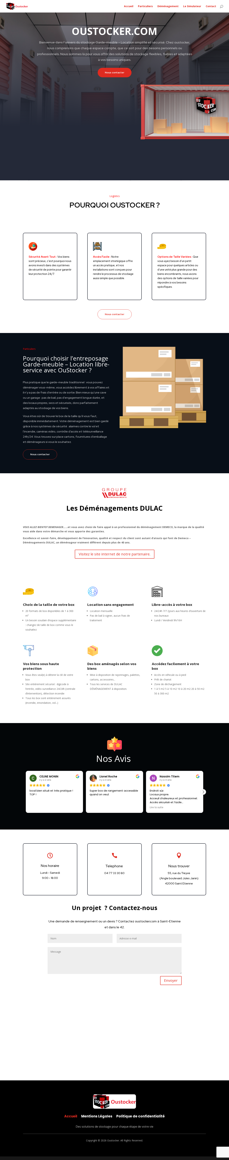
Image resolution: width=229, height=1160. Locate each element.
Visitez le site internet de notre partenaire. (114, 554)
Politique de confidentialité (140, 1116)
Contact (211, 6)
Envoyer (171, 980)
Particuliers (145, 6)
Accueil (128, 6)
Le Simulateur (192, 6)
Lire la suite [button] (156, 807)
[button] (203, 792)
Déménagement (168, 6)
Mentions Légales (96, 1116)
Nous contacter (114, 72)
